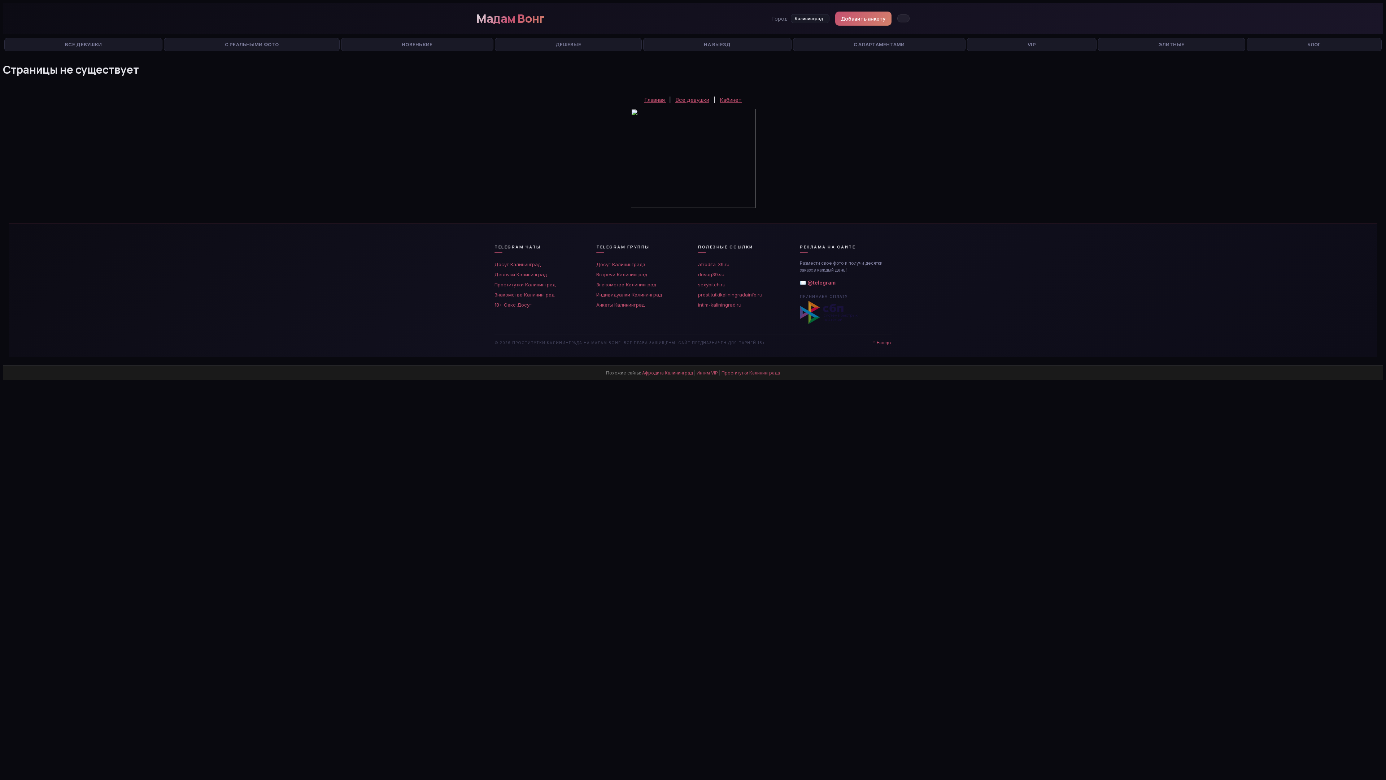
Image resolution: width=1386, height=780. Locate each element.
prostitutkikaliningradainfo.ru (730, 295)
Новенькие (417, 44)
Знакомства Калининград (524, 295)
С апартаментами (879, 44)
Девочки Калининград (520, 274)
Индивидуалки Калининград (629, 295)
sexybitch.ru (711, 284)
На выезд (717, 44)
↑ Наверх (882, 342)
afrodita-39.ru (713, 264)
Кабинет (731, 99)
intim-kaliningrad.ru (719, 305)
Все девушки (692, 99)
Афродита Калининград (667, 373)
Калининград (809, 18)
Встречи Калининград (621, 274)
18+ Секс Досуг (513, 305)
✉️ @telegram (818, 283)
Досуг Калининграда (620, 264)
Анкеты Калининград (620, 305)
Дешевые (568, 44)
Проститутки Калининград (524, 284)
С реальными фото (252, 44)
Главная (655, 99)
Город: (780, 18)
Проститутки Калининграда (751, 373)
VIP (1032, 44)
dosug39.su (711, 274)
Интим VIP (707, 373)
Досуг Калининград (517, 264)
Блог (1314, 44)
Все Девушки (83, 44)
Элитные (1171, 44)
